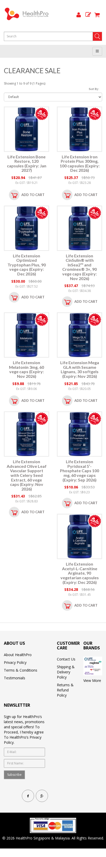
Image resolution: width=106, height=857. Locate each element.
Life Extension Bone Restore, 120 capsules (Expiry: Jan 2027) (26, 163)
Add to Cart (33, 195)
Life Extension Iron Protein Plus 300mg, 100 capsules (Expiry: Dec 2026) (80, 163)
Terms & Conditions (20, 670)
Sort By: (94, 89)
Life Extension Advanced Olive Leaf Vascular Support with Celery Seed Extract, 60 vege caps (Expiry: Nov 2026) (27, 475)
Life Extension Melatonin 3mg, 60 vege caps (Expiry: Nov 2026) (26, 369)
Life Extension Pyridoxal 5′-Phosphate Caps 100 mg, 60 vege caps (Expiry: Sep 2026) (79, 470)
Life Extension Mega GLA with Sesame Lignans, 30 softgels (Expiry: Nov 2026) (79, 369)
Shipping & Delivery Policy (66, 672)
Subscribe (14, 774)
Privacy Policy (15, 662)
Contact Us (66, 659)
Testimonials (14, 677)
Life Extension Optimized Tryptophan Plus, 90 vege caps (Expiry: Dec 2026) (26, 264)
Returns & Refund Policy (65, 690)
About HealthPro (18, 654)
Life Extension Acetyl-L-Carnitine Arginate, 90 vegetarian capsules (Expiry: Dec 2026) (79, 572)
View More (92, 680)
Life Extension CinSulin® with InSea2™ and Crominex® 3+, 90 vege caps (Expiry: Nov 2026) (79, 267)
